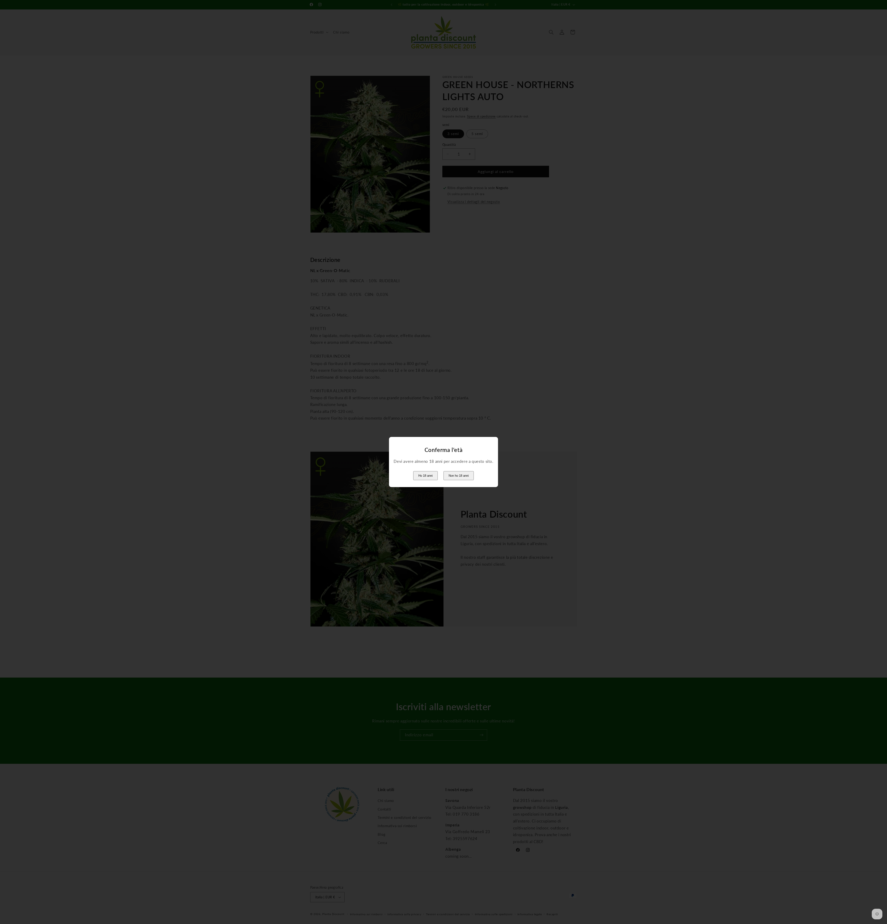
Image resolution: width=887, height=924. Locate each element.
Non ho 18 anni (459, 475)
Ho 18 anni (425, 475)
